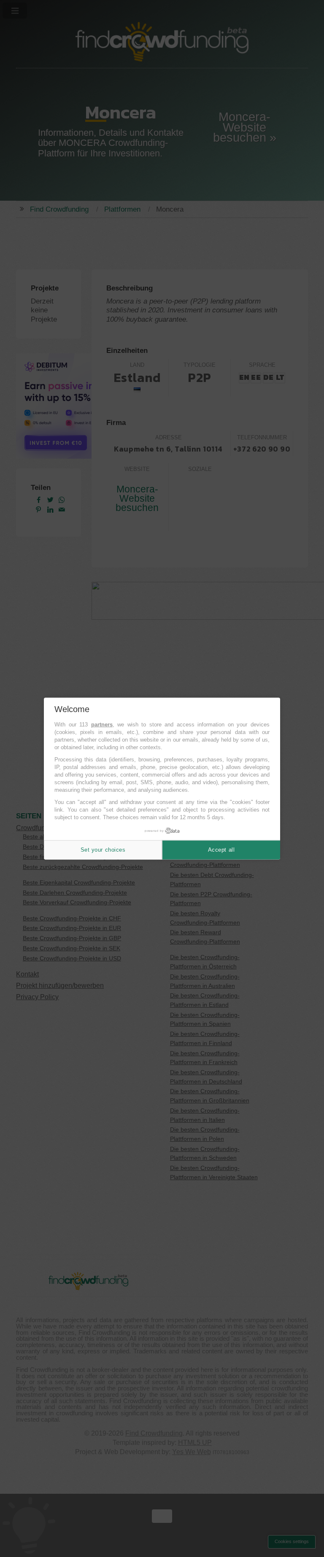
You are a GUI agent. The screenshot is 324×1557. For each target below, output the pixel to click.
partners (102, 724)
